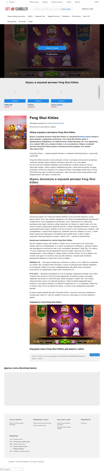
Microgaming (12, 21)
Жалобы (45, 2)
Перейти (15, 101)
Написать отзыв (87, 9)
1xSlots (31, 105)
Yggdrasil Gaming (53, 16)
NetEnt (30, 16)
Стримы (68, 2)
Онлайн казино (18, 439)
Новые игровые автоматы (16, 16)
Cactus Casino (66, 9)
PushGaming (76, 16)
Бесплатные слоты (19, 444)
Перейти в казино (52, 48)
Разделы (12, 2)
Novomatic (22, 21)
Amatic (30, 21)
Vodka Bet (8, 105)
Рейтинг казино (34, 2)
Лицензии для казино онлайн (42, 423)
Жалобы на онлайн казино (21, 451)
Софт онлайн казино (39, 425)
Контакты (84, 423)
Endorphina (65, 16)
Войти (97, 2)
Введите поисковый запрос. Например (53, 9)
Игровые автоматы (57, 2)
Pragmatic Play (40, 16)
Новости (77, 2)
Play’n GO (86, 16)
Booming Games (58, 123)
